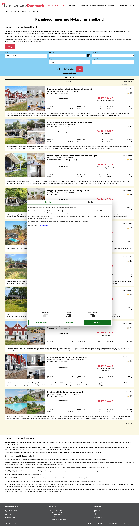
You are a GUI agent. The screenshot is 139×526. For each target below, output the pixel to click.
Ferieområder (101, 5)
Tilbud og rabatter (129, 524)
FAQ (99, 524)
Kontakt (95, 524)
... (88, 55)
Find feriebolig (73, 5)
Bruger (132, 5)
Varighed (51, 59)
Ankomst (51, 52)
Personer (95, 52)
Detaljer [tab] (90, 202)
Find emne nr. (123, 5)
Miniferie (92, 5)
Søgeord (95, 59)
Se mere (69, 98)
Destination (8, 53)
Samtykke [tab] (48, 202)
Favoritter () (112, 5)
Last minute (84, 5)
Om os (121, 524)
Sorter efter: (68, 77)
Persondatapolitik (106, 524)
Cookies (90, 524)
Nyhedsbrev (115, 524)
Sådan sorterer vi (128, 84)
